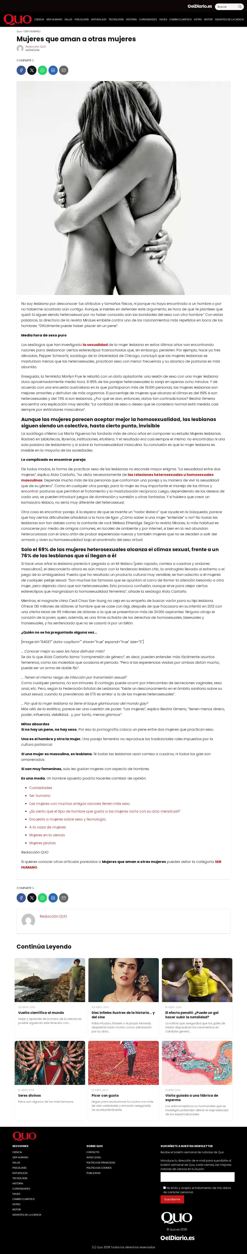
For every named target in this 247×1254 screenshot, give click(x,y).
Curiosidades (40, 787)
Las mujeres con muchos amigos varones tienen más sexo (79, 803)
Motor (208, 19)
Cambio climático (180, 19)
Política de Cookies (99, 1168)
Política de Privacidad (100, 1162)
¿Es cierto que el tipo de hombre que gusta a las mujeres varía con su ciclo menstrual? (104, 811)
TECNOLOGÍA (116, 19)
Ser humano (39, 795)
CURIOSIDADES (148, 19)
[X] (31, 70)
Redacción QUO (35, 46)
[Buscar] (240, 6)
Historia (131, 19)
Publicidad (93, 1173)
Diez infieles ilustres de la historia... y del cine (123, 1014)
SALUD (68, 19)
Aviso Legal (93, 1157)
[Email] (63, 70)
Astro (198, 19)
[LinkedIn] (53, 70)
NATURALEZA (98, 19)
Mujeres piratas (42, 843)
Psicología (82, 19)
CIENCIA (39, 19)
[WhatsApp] (42, 70)
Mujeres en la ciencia (47, 835)
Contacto (92, 1152)
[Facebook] (21, 70)
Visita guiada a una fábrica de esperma (191, 1097)
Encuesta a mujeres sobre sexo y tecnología (67, 819)
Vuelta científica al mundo (41, 1012)
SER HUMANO (54, 19)
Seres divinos (29, 1095)
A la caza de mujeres (47, 827)
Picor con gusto (105, 1095)
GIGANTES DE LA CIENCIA (229, 19)
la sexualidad (95, 344)
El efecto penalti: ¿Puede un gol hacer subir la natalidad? (191, 1014)
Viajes (163, 19)
